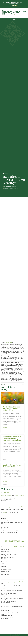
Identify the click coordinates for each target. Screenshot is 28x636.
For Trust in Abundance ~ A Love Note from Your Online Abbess (12, 408)
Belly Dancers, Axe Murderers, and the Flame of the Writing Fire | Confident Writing (14, 541)
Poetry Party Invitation (13, 188)
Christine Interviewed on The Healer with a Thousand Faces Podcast (12, 438)
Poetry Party (9, 342)
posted (4, 512)
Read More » (5, 427)
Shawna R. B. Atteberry (6, 582)
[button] (14, 19)
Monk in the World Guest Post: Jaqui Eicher (12, 466)
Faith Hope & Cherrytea (6, 495)
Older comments (5, 492)
